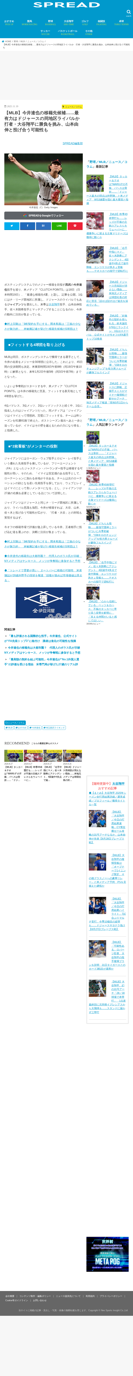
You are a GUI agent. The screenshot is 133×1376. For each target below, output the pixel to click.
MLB (10, 728)
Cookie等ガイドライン (16, 1300)
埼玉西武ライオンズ (55, 728)
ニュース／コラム (16, 723)
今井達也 (36, 728)
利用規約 (90, 1296)
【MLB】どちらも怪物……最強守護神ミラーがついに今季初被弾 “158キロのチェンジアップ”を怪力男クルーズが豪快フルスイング (103, 533)
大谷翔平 (69, 23)
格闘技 (101, 23)
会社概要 (9, 1296)
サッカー (45, 32)
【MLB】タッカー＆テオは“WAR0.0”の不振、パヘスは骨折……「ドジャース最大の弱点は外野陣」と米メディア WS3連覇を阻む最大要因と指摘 (102, 455)
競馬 (29, 23)
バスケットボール (67, 32)
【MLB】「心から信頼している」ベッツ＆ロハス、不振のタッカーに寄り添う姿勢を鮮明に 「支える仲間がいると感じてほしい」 (102, 611)
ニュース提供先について (68, 1296)
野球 (50, 23)
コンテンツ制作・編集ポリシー (35, 1296)
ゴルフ (85, 23)
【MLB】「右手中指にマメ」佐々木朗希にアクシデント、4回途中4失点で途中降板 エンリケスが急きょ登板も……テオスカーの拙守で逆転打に (102, 572)
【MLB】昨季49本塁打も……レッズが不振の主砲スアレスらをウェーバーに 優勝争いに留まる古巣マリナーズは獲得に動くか (102, 494)
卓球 (121, 23)
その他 (88, 32)
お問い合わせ (40, 1300)
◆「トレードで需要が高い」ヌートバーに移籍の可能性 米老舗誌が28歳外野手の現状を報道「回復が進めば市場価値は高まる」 (43, 575)
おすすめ (9, 23)
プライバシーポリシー (111, 1296)
